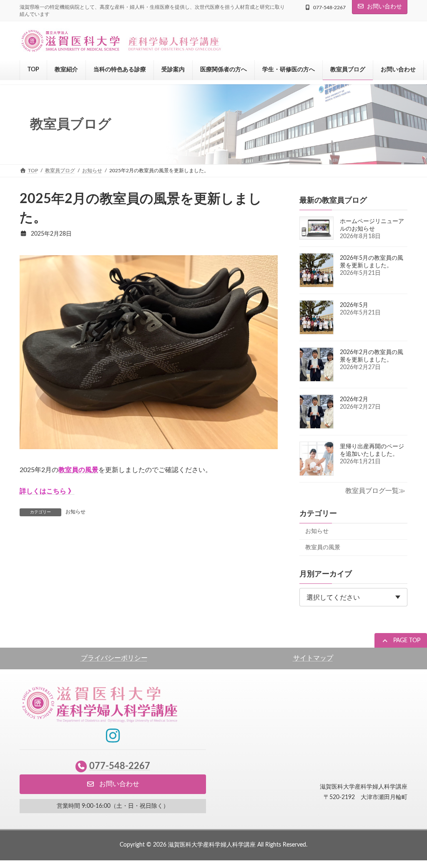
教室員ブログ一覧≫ (375, 491)
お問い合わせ (384, 7)
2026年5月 (354, 305)
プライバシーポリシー (114, 658)
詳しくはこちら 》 (47, 491)
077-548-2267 (329, 7)
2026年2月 (354, 399)
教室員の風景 (322, 547)
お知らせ (75, 511)
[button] (400, 641)
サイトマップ (313, 658)
